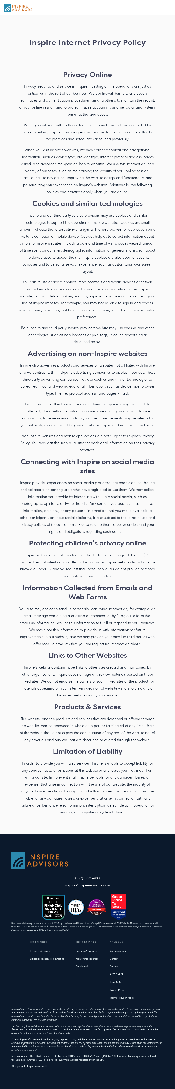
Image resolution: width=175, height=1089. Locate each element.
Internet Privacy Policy (122, 998)
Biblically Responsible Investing (47, 959)
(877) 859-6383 (87, 878)
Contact (114, 959)
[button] (169, 8)
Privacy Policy (117, 990)
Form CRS (115, 982)
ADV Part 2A (116, 974)
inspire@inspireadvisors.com (87, 885)
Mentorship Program (87, 959)
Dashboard (82, 966)
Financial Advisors (40, 951)
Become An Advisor (86, 951)
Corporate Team (118, 951)
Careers (114, 966)
